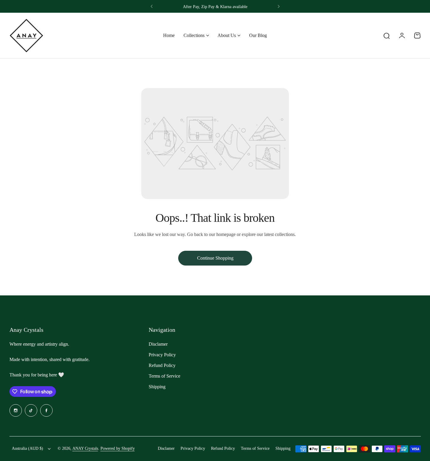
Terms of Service (164, 375)
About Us (227, 35)
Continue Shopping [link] (215, 258)
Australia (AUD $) (27, 448)
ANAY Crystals (85, 448)
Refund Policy (162, 365)
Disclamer (158, 344)
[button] (151, 6)
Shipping (157, 386)
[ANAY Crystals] (26, 35)
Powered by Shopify (117, 448)
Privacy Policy (162, 354)
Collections (194, 35)
